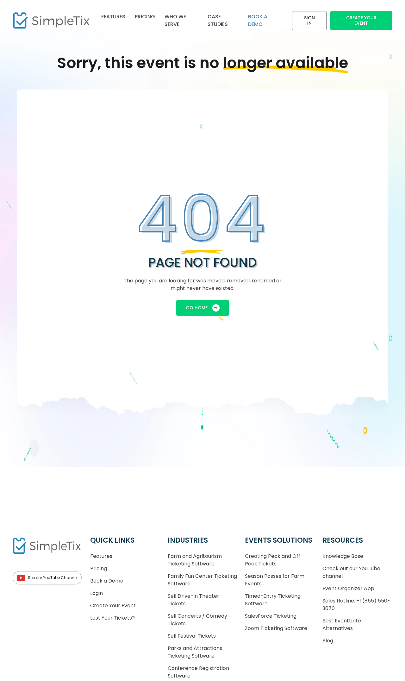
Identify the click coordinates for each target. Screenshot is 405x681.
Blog (327, 640)
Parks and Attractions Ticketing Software (195, 652)
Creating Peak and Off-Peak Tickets (274, 559)
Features (113, 16)
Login (96, 593)
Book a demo (257, 20)
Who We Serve (175, 20)
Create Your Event (361, 20)
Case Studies (218, 20)
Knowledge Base (342, 556)
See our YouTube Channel (53, 577)
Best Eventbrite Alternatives (341, 624)
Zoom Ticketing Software (276, 628)
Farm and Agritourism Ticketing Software (195, 559)
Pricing (145, 16)
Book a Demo (106, 580)
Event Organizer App (348, 588)
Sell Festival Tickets (192, 636)
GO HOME (197, 308)
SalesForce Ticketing (270, 616)
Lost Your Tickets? (112, 617)
